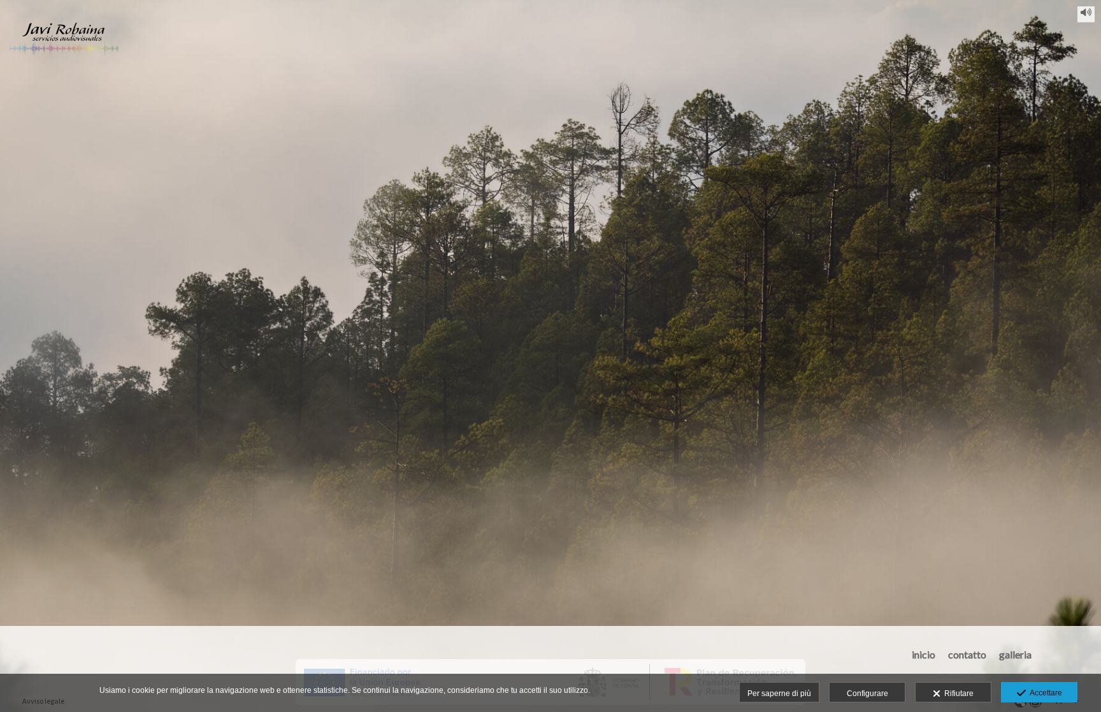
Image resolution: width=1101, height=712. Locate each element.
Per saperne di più (779, 693)
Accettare (1044, 692)
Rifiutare (957, 693)
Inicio (923, 654)
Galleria (1015, 654)
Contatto (967, 654)
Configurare (867, 693)
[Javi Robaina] (64, 43)
